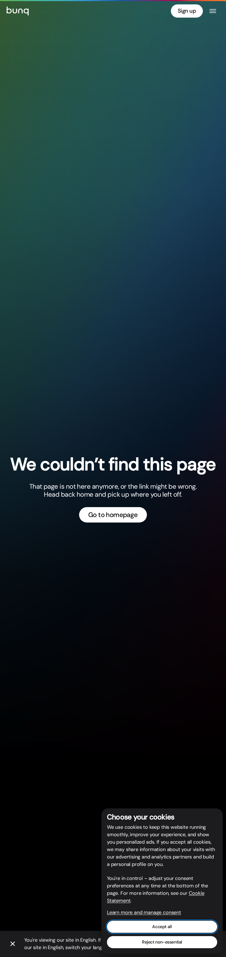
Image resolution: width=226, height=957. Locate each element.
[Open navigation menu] (212, 11)
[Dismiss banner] (13, 944)
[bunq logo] (18, 11)
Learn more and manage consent (144, 912)
